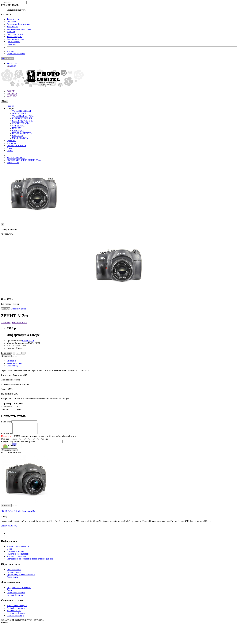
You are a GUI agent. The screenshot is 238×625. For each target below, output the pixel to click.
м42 (15, 526)
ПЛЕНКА (16, 128)
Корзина (10, 51)
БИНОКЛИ (17, 135)
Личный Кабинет (15, 595)
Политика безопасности (18, 554)
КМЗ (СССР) (28, 340)
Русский (13, 63)
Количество (6, 353)
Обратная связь (14, 569)
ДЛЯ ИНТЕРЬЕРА (21, 123)
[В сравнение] (16, 356)
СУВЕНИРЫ (18, 126)
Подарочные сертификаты (19, 587)
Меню (4, 101)
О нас (9, 549)
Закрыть (5, 309)
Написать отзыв (19, 322)
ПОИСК (11, 91)
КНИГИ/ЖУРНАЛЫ (22, 118)
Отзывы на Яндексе (16, 613)
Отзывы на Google (15, 615)
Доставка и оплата (15, 551)
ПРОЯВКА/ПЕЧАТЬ (22, 133)
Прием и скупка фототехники (21, 574)
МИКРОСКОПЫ (20, 138)
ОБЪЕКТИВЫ (19, 113)
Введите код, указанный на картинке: (18, 441)
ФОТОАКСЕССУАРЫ (22, 116)
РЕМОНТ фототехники (18, 546)
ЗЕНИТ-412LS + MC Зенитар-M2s (18, 511)
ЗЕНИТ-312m (13, 162)
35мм (10, 526)
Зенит (3, 526)
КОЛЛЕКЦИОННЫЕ (22, 121)
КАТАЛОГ (12, 96)
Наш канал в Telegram (17, 605)
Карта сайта (12, 577)
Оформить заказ (18, 309)
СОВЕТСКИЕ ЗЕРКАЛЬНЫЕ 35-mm (24, 160)
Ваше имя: (6, 422)
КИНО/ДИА (18, 130)
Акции (10, 590)
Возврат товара (14, 572)
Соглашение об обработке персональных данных (30, 559)
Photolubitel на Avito (16, 608)
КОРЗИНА (12, 93)
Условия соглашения (16, 556)
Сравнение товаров (16, 53)
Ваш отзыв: (6, 433)
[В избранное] (13, 356)
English (12, 66)
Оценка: (5, 439)
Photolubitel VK (14, 610)
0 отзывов (5, 322)
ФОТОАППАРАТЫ (21, 111)
